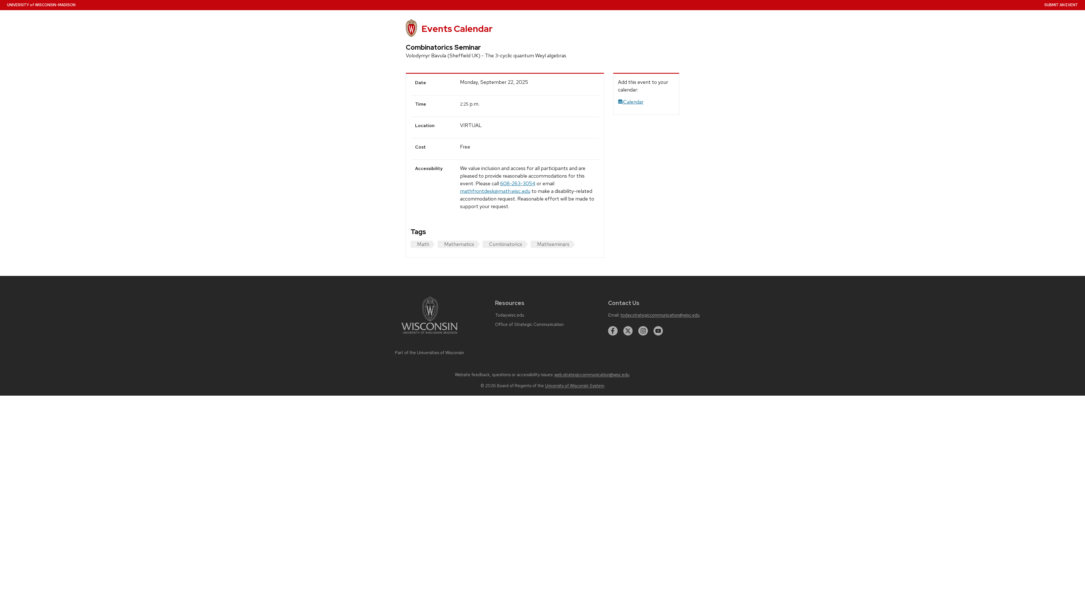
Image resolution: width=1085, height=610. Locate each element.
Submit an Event (1061, 5)
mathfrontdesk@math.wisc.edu (495, 191)
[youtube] (658, 331)
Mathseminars (553, 244)
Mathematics (459, 244)
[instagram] (643, 331)
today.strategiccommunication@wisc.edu (660, 315)
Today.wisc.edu (509, 315)
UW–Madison (41, 5)
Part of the (429, 353)
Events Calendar (457, 29)
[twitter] (628, 331)
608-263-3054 (517, 183)
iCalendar (633, 102)
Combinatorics (505, 244)
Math (423, 244)
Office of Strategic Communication (529, 324)
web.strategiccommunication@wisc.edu (591, 375)
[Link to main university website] (429, 335)
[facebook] (613, 331)
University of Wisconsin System (574, 386)
